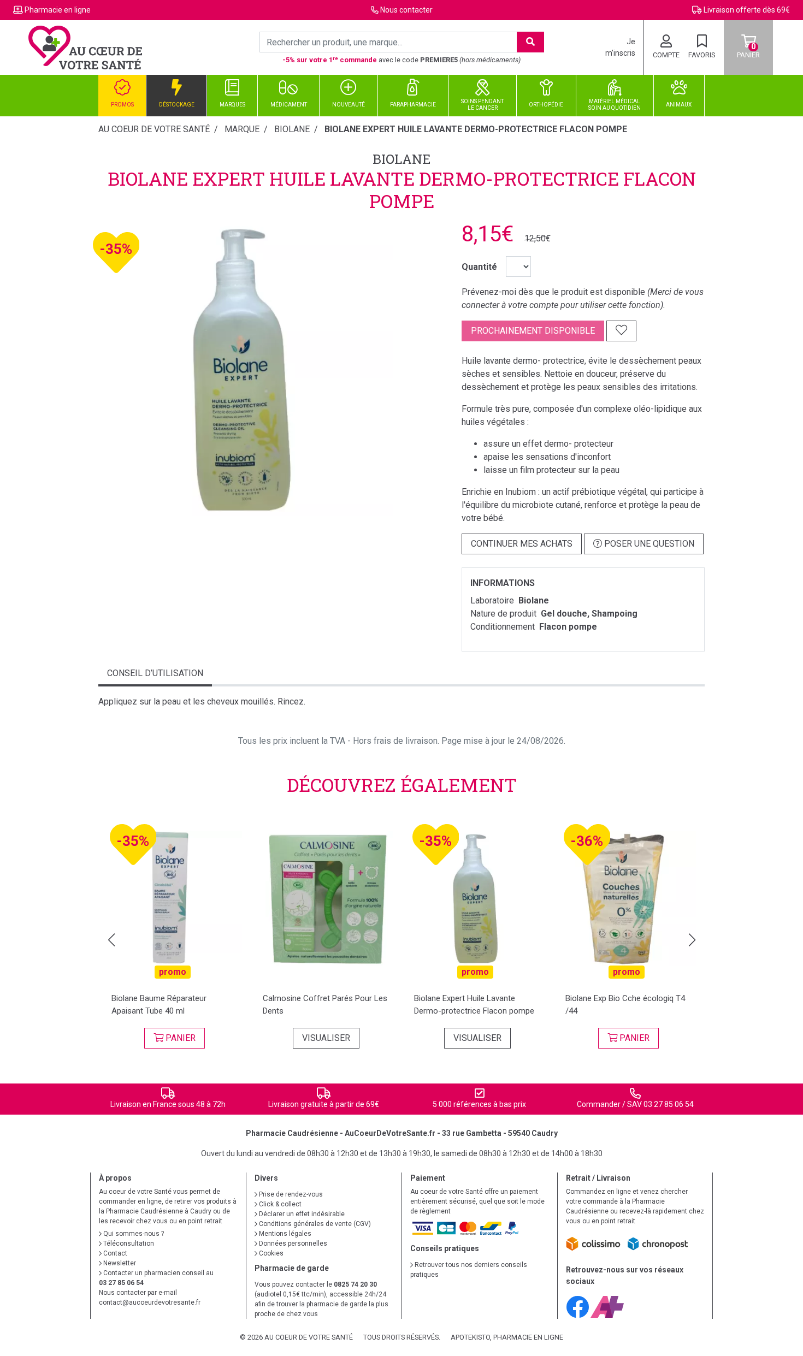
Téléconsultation (128, 1243)
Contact (114, 1253)
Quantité (479, 267)
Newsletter (119, 1263)
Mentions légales (284, 1233)
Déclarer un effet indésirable (301, 1214)
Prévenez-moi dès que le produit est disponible (553, 292)
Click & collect (279, 1204)
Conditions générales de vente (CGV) (314, 1224)
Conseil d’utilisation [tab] (155, 673)
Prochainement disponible (533, 330)
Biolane (401, 159)
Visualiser (326, 1038)
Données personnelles (292, 1243)
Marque (242, 129)
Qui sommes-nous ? (133, 1233)
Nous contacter (406, 9)
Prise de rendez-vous (290, 1194)
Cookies (270, 1253)
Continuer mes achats (521, 543)
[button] (111, 940)
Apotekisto (507, 1337)
